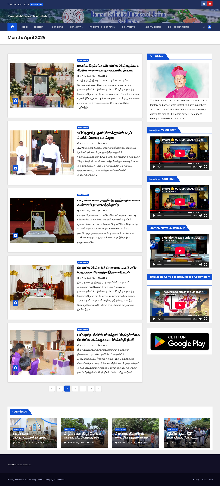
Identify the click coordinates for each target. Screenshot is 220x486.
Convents (129, 27)
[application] (179, 153)
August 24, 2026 (76, 443)
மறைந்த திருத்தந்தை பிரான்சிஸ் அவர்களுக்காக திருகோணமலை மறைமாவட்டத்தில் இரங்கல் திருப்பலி (108, 70)
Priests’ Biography (102, 27)
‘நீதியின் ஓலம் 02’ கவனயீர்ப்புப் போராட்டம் (182, 435)
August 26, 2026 (25, 443)
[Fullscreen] (205, 166)
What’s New (207, 480)
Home (24, 27)
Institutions (152, 27)
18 (90, 388)
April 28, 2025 (88, 76)
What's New (83, 60)
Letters (57, 27)
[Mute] (200, 166)
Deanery (76, 27)
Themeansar (59, 480)
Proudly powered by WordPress (21, 480)
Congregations (179, 27)
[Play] (154, 166)
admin (103, 76)
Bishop (39, 27)
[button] (204, 27)
